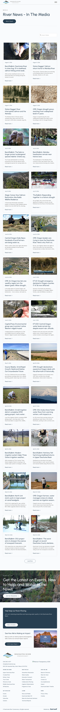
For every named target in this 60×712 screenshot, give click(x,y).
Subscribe (5, 698)
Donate (5, 696)
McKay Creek (6, 677)
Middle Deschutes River (9, 684)
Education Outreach (27, 677)
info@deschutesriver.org (9, 664)
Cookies (43, 696)
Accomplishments (45, 682)
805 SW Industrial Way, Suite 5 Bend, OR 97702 (15, 666)
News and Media (26, 693)
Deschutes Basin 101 (27, 696)
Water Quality (25, 675)
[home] (11, 2)
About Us (43, 677)
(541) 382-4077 (7, 661)
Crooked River (6, 675)
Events (4, 693)
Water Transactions (27, 679)
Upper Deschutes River (9, 672)
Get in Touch (9, 21)
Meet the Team (44, 675)
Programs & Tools (26, 686)
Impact (42, 684)
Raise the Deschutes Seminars (29, 698)
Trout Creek (6, 679)
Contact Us (43, 679)
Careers (5, 700)
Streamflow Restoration (28, 672)
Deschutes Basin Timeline (47, 686)
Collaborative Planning (27, 682)
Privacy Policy (44, 693)
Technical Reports (26, 700)
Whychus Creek (7, 682)
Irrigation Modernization (28, 684)
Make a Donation (11, 625)
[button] (56, 2)
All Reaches (6, 686)
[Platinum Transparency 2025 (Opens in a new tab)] (41, 661)
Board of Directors (45, 672)
